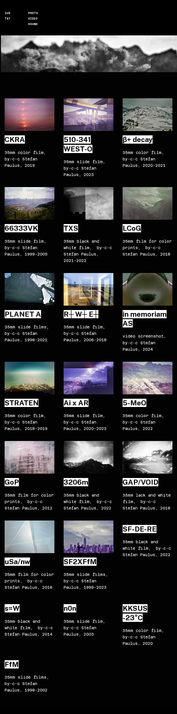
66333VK (21, 228)
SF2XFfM (80, 562)
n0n (70, 608)
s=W (12, 608)
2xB (7, 13)
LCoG (132, 228)
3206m (76, 482)
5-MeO (134, 403)
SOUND (33, 24)
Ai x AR (76, 403)
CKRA (15, 139)
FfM (12, 664)
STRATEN (21, 403)
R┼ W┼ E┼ (81, 314)
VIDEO (33, 18)
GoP (12, 482)
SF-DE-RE (139, 529)
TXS (71, 228)
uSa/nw (17, 562)
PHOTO (33, 13)
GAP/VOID (140, 482)
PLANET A (23, 314)
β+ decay (138, 139)
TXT (8, 18)
